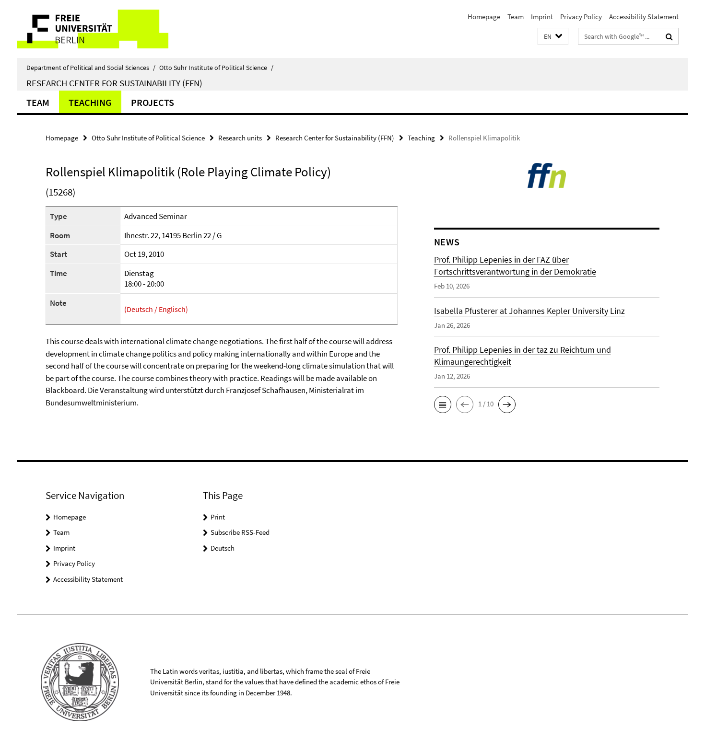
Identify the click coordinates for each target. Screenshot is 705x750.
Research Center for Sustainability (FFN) (114, 83)
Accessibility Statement (644, 16)
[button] (553, 37)
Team (515, 16)
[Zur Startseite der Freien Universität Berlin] (97, 29)
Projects (152, 102)
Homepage (484, 16)
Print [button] (218, 516)
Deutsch (223, 548)
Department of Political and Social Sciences (90, 67)
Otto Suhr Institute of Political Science (216, 67)
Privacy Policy (581, 16)
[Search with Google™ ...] (669, 36)
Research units (240, 137)
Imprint (542, 16)
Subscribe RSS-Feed (240, 532)
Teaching (90, 102)
